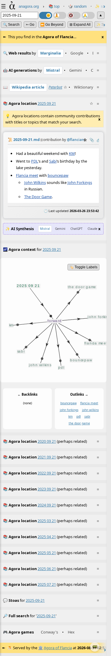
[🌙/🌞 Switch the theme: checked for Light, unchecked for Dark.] (45, 15)
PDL (34, 161)
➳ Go (30, 24)
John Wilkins (35, 182)
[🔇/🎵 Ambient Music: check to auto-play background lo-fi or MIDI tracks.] (74, 15)
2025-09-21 (35, 600)
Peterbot (55, 87)
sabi (87, 416)
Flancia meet (27, 175)
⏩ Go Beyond (51, 24)
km (70, 416)
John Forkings (79, 182)
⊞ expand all (80, 24)
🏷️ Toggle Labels (83, 267)
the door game (79, 423)
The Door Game (38, 196)
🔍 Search (11, 24)
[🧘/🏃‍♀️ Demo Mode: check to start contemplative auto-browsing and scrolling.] (59, 15)
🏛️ (40, 647)
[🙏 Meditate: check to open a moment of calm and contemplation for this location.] (88, 15)
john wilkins (90, 410)
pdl (78, 416)
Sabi (53, 161)
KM (72, 153)
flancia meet (89, 403)
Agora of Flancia (58, 647)
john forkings (69, 410)
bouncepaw (58, 175)
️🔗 (98, 139)
